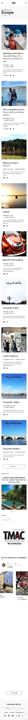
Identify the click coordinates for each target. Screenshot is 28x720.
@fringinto (10, 567)
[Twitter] (16, 715)
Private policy (19, 712)
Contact (12, 712)
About (6, 712)
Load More (13, 466)
